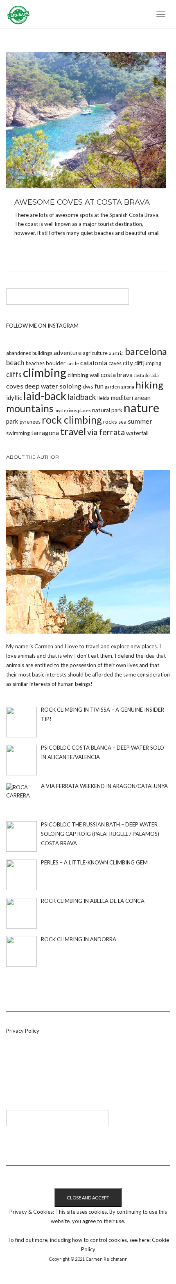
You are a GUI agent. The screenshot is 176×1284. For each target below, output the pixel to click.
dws (88, 386)
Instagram (38, 1075)
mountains (29, 408)
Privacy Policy (22, 1030)
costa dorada (146, 375)
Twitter (25, 1075)
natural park (107, 409)
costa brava (117, 374)
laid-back (44, 395)
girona (127, 386)
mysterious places (72, 410)
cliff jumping (147, 363)
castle (73, 363)
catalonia (93, 362)
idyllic (14, 397)
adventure (67, 352)
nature (141, 407)
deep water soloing (53, 386)
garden (112, 386)
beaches (35, 363)
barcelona (146, 351)
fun (99, 386)
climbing (44, 373)
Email (52, 1075)
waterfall (137, 432)
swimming (18, 433)
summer (140, 421)
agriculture (95, 353)
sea (122, 422)
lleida (103, 398)
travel (73, 431)
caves (115, 363)
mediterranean (131, 397)
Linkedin (11, 1075)
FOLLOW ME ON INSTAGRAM (42, 325)
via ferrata (106, 432)
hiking (149, 385)
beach (15, 362)
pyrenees (30, 422)
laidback (82, 397)
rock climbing (72, 420)
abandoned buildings (29, 353)
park (12, 421)
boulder (55, 363)
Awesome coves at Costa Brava (82, 202)
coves (14, 386)
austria (116, 353)
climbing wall (83, 374)
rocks (110, 421)
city (128, 362)
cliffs (14, 374)
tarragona (45, 432)
